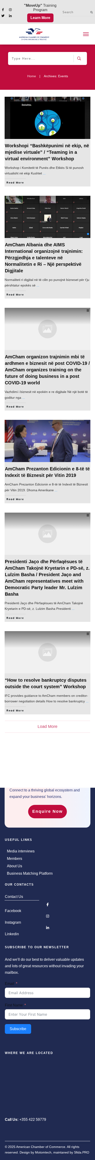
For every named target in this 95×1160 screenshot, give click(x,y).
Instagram (13, 922)
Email (9, 984)
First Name (14, 1005)
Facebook (13, 911)
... (44, 173)
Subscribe (18, 1029)
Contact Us (14, 897)
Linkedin (12, 934)
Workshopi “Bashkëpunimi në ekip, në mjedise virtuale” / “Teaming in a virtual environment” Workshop (47, 152)
